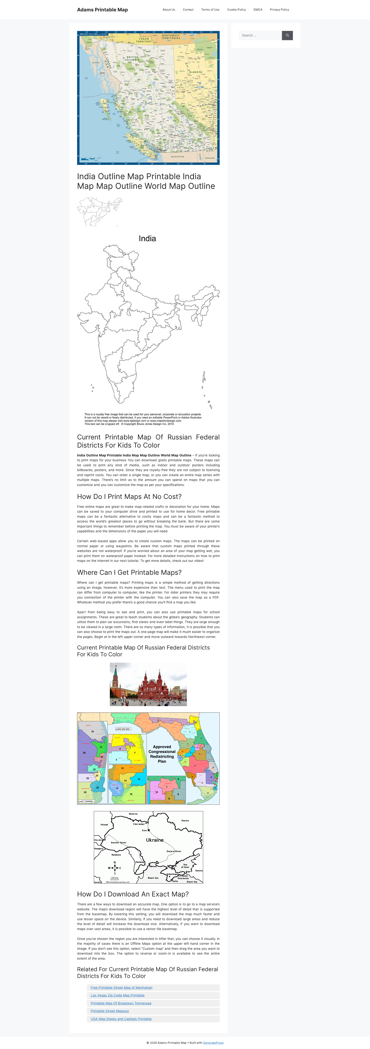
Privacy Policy (279, 9)
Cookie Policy (236, 9)
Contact (188, 9)
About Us (169, 9)
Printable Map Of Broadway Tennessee (121, 1003)
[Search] (287, 35)
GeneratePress (213, 1043)
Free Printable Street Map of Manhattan (121, 988)
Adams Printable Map (102, 10)
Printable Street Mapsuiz (110, 1011)
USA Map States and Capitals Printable (121, 1019)
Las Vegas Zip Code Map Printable (118, 995)
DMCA (258, 9)
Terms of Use (210, 9)
